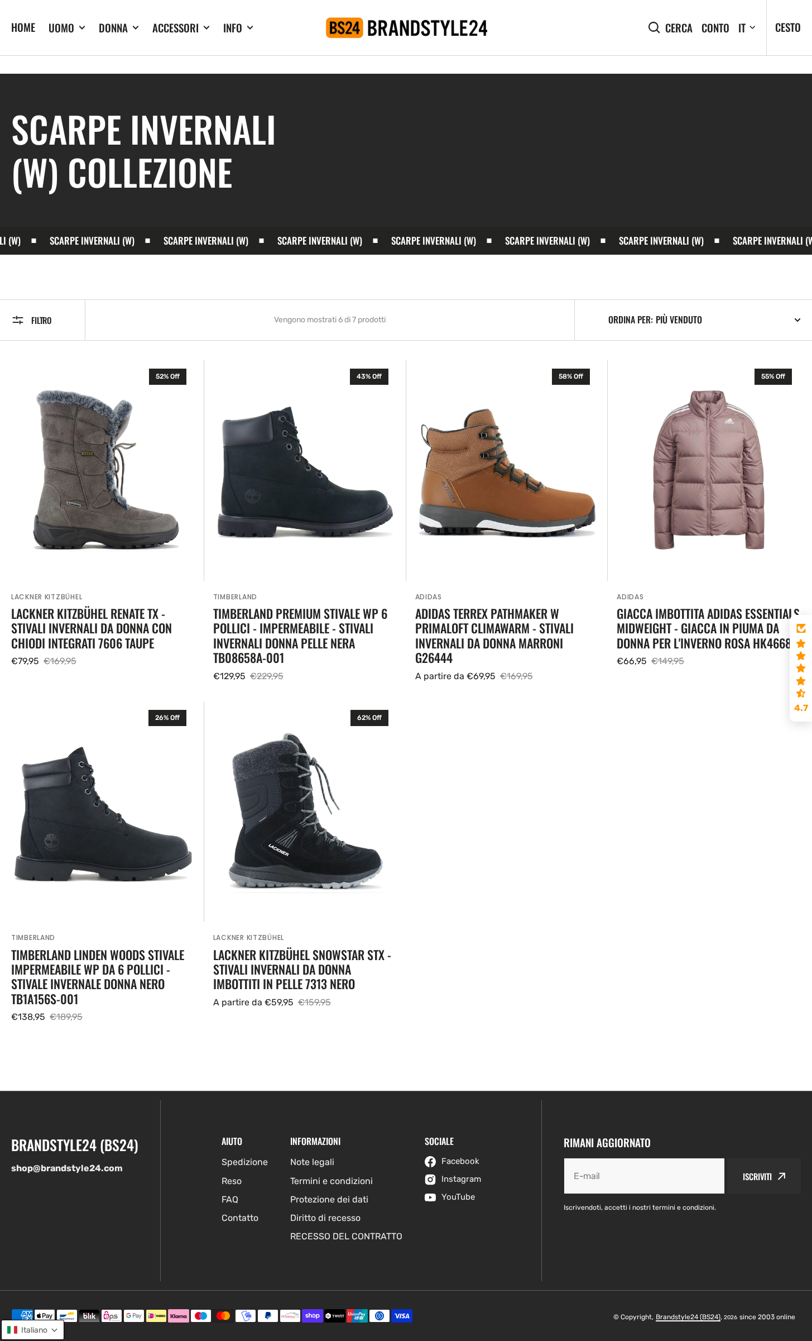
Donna (113, 27)
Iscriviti (757, 1176)
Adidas (428, 597)
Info (232, 27)
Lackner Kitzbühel (46, 597)
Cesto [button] (788, 27)
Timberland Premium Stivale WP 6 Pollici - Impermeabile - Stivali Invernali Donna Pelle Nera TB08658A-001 (300, 635)
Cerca (679, 27)
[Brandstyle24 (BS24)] (406, 28)
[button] (801, 668)
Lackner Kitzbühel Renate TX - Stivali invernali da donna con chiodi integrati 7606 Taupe (91, 628)
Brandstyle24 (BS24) (688, 1317)
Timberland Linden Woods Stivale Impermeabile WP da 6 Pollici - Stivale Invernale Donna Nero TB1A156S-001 (97, 976)
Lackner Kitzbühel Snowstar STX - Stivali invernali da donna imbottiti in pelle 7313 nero (302, 969)
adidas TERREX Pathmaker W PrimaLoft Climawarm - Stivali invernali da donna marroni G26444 (494, 635)
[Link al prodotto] (103, 521)
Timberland (235, 597)
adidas (630, 597)
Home (23, 27)
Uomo (61, 27)
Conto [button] (715, 27)
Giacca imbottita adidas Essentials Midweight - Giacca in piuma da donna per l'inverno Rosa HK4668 (708, 628)
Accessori (175, 27)
